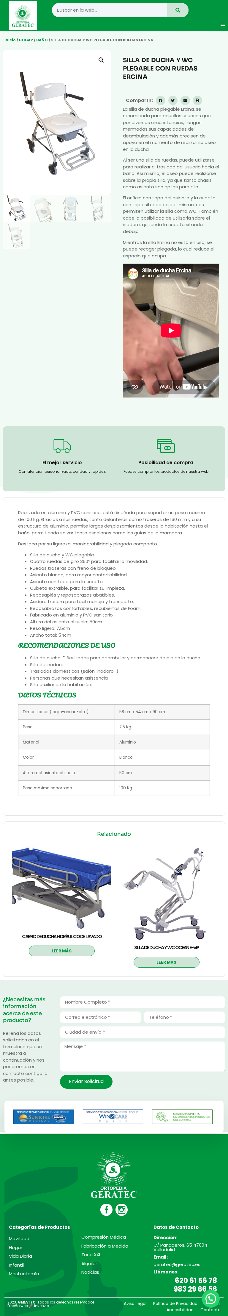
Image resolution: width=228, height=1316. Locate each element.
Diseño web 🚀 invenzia (28, 1305)
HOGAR (26, 40)
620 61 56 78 (196, 1280)
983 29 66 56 (195, 1289)
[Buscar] (178, 10)
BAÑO (42, 40)
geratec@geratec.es (176, 1264)
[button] (222, 25)
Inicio (10, 40)
